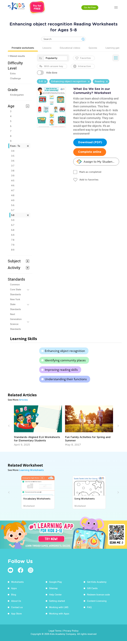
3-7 (12, 165)
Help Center (55, 594)
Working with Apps (59, 613)
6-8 (12, 229)
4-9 (12, 200)
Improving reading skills (61, 370)
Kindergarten (17, 94)
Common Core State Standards (15, 289)
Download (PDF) (90, 142)
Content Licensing (97, 600)
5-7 (12, 210)
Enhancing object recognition (65, 351)
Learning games (114, 47)
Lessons (46, 47)
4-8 (12, 195)
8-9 (12, 249)
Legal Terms (55, 630)
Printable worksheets (23, 47)
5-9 (12, 220)
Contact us (17, 607)
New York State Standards (15, 304)
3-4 (12, 150)
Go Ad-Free (90, 7)
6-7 (12, 224)
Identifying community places (65, 360)
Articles (23, 399)
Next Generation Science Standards (16, 321)
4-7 (12, 190)
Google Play (55, 581)
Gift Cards (92, 588)
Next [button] (117, 425)
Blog (13, 594)
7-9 (12, 244)
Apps (14, 588)
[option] (38, 425)
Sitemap (53, 588)
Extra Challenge (15, 76)
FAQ (89, 607)
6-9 (12, 234)
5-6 (12, 205)
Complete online (89, 152)
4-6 (12, 185)
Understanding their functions (66, 379)
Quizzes (93, 47)
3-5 (12, 155)
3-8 (12, 170)
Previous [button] (9, 425)
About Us (16, 600)
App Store (16, 613)
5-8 (12, 215)
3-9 (12, 175)
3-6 (12, 160)
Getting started (57, 600)
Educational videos (70, 47)
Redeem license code (98, 594)
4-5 (12, 180)
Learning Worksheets (31, 470)
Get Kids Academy (97, 581)
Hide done (51, 72)
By (40, 58)
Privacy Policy (71, 630)
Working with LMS (58, 607)
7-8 (12, 239)
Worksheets (17, 581)
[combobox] (55, 58)
